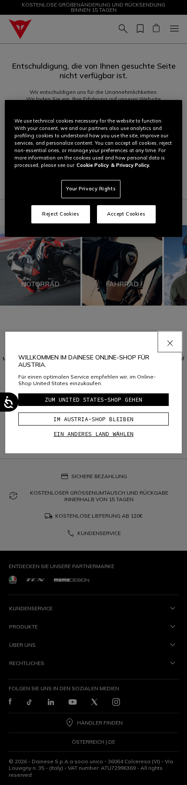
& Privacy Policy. (130, 165)
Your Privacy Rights (91, 189)
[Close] (170, 342)
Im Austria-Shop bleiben (93, 419)
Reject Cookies (60, 214)
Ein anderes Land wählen (93, 434)
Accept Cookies (126, 214)
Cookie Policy (93, 165)
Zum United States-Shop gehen (93, 399)
